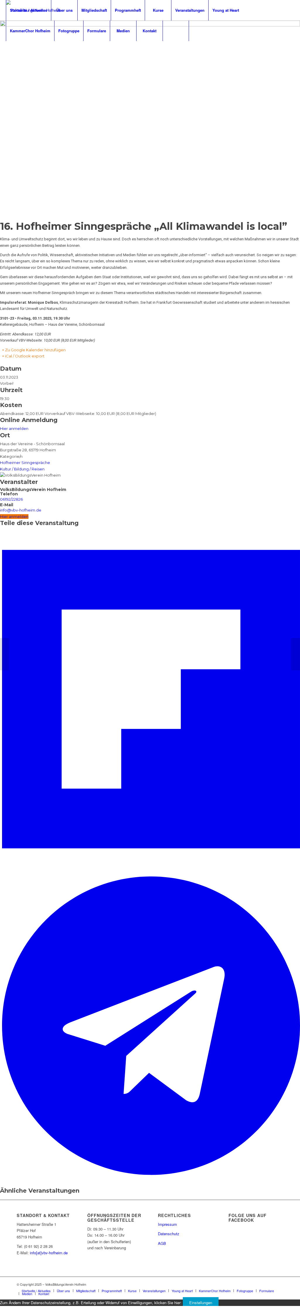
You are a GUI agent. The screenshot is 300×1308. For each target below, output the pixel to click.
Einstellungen (200, 1302)
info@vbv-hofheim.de (20, 510)
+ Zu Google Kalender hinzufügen (34, 349)
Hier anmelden (14, 428)
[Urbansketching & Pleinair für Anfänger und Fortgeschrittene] (4, 654)
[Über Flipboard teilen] (151, 868)
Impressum (167, 1224)
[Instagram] (16, 51)
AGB (162, 1243)
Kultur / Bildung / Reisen (22, 469)
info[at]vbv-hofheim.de (49, 1252)
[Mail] (25, 51)
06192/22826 (11, 499)
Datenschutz (168, 1233)
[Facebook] (7, 51)
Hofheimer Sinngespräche (25, 462)
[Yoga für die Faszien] (295, 654)
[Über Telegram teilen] (151, 1178)
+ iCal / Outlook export (23, 356)
